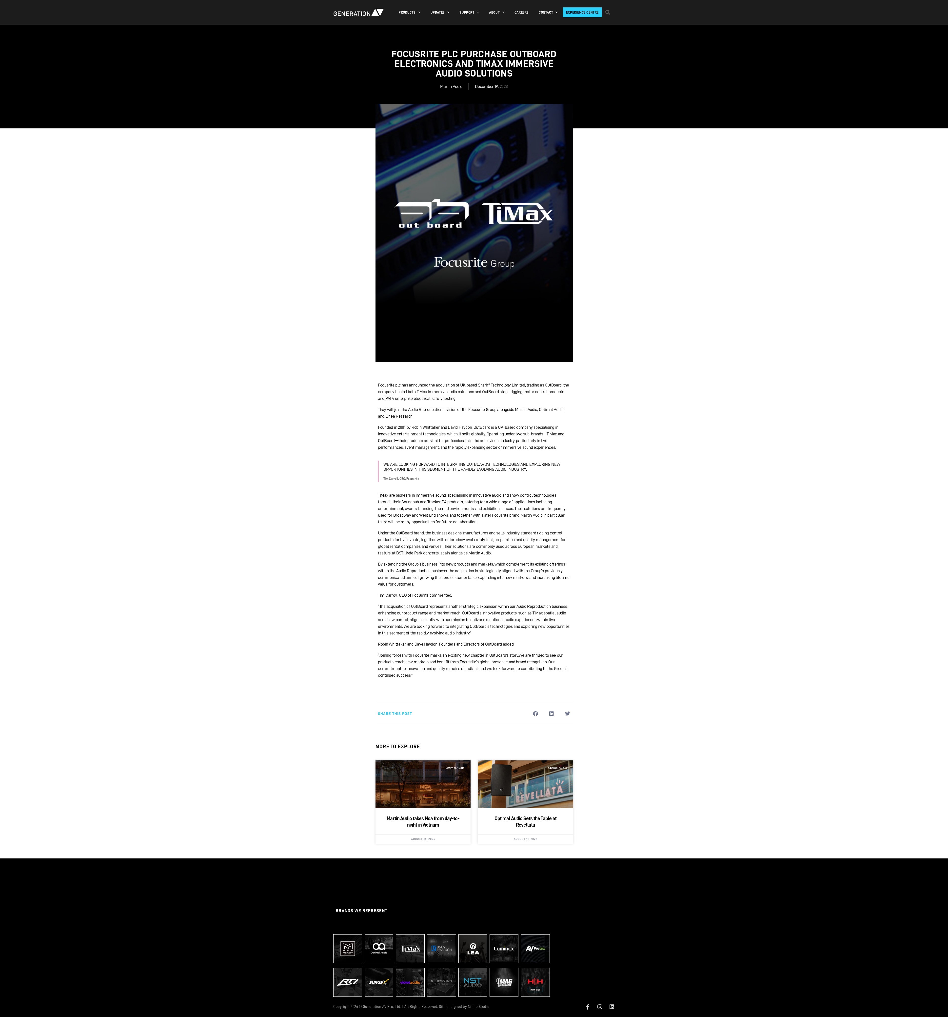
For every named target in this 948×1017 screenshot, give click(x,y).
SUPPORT (466, 12)
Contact (546, 12)
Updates (438, 12)
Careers (521, 12)
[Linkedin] (611, 1007)
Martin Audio (451, 86)
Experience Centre (582, 12)
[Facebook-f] (588, 1007)
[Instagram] (600, 1007)
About (494, 12)
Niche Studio (479, 1007)
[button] (608, 12)
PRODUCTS (407, 12)
